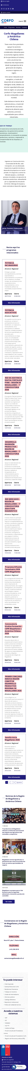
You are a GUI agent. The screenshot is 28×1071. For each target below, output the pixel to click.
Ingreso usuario (6, 12)
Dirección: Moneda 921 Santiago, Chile (11, 1062)
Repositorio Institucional (11, 1002)
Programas (11, 27)
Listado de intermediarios (12, 994)
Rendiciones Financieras (11, 989)
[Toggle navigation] (22, 21)
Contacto (24, 27)
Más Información (14, 303)
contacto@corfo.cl (7, 1069)
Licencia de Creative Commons (10, 1064)
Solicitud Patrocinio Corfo (12, 986)
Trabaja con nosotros (11, 992)
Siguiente (19, 782)
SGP (6, 1018)
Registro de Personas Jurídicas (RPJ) (15, 1038)
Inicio (5, 27)
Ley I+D (7, 1025)
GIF (6, 1020)
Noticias (18, 27)
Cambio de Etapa (9, 1028)
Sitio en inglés (6, 1)
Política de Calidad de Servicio (13, 1005)
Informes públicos (10, 997)
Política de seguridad (8, 1059)
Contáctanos (6, 5)
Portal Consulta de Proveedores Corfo (15, 1036)
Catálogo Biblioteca (10, 999)
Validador (7, 1023)
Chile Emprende (9, 984)
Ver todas (9, 902)
